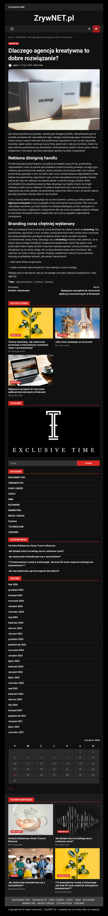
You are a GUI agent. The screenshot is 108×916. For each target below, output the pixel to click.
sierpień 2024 (15, 606)
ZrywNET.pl (54, 18)
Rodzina (12, 521)
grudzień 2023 (15, 639)
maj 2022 (13, 688)
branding (38, 282)
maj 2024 (13, 617)
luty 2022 (13, 705)
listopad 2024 (15, 595)
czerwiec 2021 (16, 732)
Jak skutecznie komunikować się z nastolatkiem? (34, 556)
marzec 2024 (15, 628)
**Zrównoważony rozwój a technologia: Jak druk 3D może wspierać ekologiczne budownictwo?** (77, 863)
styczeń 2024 (15, 633)
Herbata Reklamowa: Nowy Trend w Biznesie (31, 545)
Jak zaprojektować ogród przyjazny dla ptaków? (33, 571)
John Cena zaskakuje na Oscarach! (77, 323)
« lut (10, 788)
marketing (48, 282)
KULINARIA (14, 504)
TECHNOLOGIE (16, 526)
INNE (10, 499)
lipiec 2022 (14, 677)
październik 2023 (17, 644)
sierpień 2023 (15, 655)
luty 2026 (13, 584)
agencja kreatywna (24, 282)
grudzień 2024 (15, 590)
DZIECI (11, 494)
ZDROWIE (13, 532)
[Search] (89, 29)
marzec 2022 (15, 699)
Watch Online (96, 28)
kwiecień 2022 (15, 694)
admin (16, 65)
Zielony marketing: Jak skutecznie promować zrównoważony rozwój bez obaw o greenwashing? (30, 323)
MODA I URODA (16, 515)
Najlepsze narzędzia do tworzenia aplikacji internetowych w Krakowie (79, 290)
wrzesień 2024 (16, 601)
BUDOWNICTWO (16, 477)
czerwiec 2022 (16, 683)
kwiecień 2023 (15, 666)
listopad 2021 (15, 710)
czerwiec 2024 (16, 611)
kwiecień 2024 (15, 622)
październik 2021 (17, 716)
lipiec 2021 (14, 726)
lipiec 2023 (14, 661)
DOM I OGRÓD (15, 488)
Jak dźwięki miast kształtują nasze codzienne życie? (36, 551)
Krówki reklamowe (19, 289)
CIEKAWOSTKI (15, 483)
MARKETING (13, 44)
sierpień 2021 (15, 721)
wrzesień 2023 (16, 650)
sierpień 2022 (15, 672)
